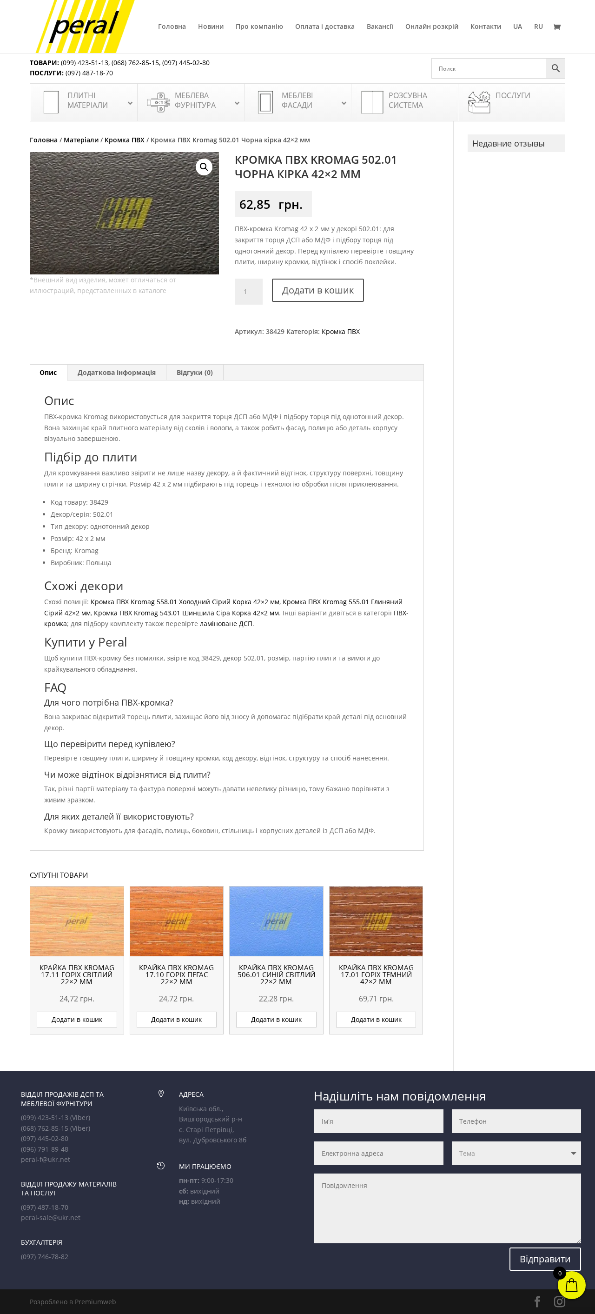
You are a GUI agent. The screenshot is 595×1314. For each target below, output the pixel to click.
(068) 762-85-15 (135, 62)
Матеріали (81, 139)
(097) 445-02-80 (186, 62)
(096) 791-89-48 (44, 1149)
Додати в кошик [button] (77, 1019)
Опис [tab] (48, 372)
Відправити (545, 1259)
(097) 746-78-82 (44, 1256)
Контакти (485, 27)
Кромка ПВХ (125, 139)
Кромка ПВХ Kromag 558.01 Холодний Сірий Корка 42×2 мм (185, 601)
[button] (204, 167)
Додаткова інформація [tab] (117, 372)
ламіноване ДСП (226, 623)
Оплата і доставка (325, 27)
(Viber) (80, 1117)
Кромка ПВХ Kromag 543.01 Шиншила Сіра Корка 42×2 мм (186, 612)
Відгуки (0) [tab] (195, 372)
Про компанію (259, 27)
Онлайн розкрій (431, 27)
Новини (211, 27)
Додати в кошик (318, 290)
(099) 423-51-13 (83, 62)
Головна (172, 27)
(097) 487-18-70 (88, 72)
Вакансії (380, 27)
